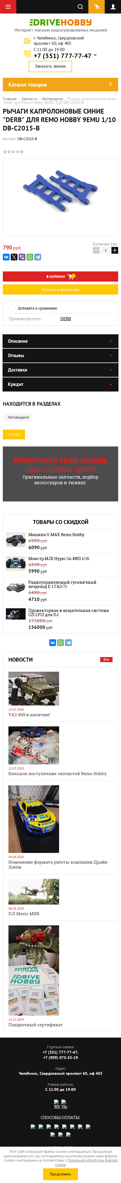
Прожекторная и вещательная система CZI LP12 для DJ (68, 612)
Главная (10, 99)
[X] (14, 257)
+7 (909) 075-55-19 (60, 1057)
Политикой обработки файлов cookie (86, 1162)
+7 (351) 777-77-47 (63, 55)
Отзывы (16, 355)
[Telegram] (37, 257)
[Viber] (22, 257)
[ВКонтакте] (6, 257)
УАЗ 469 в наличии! (29, 714)
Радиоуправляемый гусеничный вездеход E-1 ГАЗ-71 (62, 584)
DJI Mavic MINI (23, 913)
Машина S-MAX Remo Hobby (56, 534)
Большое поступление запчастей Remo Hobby (57, 773)
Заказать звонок (50, 66)
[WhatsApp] (29, 257)
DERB (65, 318)
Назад (13, 434)
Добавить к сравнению (37, 308)
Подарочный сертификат (35, 1024)
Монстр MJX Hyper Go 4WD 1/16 (58, 558)
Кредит (15, 384)
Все (106, 659)
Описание (18, 341)
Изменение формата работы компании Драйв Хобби (57, 864)
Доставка (17, 370)
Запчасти (29, 99)
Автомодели (52, 99)
